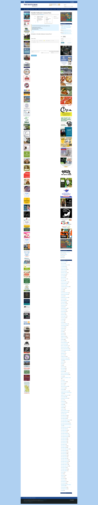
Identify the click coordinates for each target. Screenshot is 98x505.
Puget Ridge (62, 371)
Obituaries (51, 9)
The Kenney (63, 401)
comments (28, 501)
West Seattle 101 (63, 413)
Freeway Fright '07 (63, 316)
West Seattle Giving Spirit (64, 433)
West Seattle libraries (64, 442)
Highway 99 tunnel (63, 337)
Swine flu (62, 399)
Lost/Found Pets (46, 9)
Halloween (62, 330)
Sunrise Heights (63, 396)
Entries (24, 501)
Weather (62, 9)
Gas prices (62, 320)
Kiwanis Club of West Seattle (65, 348)
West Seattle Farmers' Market (65, 427)
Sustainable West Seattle (64, 398)
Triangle (62, 404)
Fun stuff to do (63, 317)
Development (63, 302)
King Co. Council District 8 (64, 345)
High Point (62, 334)
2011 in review (63, 263)
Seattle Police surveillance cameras (66, 377)
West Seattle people (63, 452)
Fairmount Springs (63, 311)
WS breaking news (63, 481)
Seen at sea (62, 383)
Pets (61, 365)
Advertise (27, 9)
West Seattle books (63, 418)
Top (31, 501)
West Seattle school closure (65, 461)
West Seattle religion (64, 458)
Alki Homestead (63, 271)
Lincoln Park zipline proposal (65, 350)
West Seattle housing (64, 439)
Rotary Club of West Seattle (65, 374)
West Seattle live (63, 444)
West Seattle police (63, 453)
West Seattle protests (64, 456)
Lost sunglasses (62, 256)
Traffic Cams (58, 9)
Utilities (62, 407)
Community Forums (67, 9)
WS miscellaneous (63, 487)
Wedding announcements (64, 412)
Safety (62, 376)
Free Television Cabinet (63, 254)
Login (61, 36)
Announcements (63, 274)
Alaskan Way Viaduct (64, 269)
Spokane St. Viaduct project (65, 395)
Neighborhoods (63, 356)
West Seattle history (64, 438)
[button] (56, 18)
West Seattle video (63, 467)
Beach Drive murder (64, 278)
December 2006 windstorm (64, 292)
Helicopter (62, 333)
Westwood (62, 472)
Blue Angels (62, 280)
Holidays (62, 339)
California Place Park (64, 283)
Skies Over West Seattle (64, 386)
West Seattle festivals (64, 430)
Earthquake (62, 306)
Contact (36, 9)
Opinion (62, 363)
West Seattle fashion (64, 428)
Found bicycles (63, 314)
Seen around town (63, 381)
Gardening (62, 319)
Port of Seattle (63, 368)
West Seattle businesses (64, 421)
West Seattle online (63, 447)
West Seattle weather (64, 469)
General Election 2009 (64, 325)
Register (64, 36)
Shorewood (62, 384)
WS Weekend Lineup (64, 488)
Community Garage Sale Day (65, 286)
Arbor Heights (63, 275)
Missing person (63, 353)
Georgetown (63, 328)
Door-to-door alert (63, 303)
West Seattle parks (63, 450)
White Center (63, 475)
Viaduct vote (63, 409)
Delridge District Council (64, 297)
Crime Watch (40, 9)
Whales (62, 473)
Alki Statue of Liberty (64, 272)
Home (24, 9)
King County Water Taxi (64, 347)
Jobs (43, 9)
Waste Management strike (64, 410)
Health (62, 331)
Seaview (62, 380)
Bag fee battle (63, 277)
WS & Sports (63, 478)
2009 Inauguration (63, 261)
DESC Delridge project (64, 300)
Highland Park (63, 336)
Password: (62, 40)
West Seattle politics (64, 455)
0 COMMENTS (41, 14)
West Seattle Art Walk (64, 415)
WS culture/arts (63, 483)
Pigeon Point (63, 366)
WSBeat (62, 490)
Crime (62, 291)
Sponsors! (54, 9)
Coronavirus (63, 288)
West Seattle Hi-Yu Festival (64, 436)
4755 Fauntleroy (63, 266)
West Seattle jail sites (64, 441)
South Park (62, 389)
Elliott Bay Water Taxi (64, 308)
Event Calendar (32, 9)
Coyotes (62, 289)
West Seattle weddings (64, 470)
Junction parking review (64, 342)
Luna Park (62, 351)
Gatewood (62, 322)
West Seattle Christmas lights (65, 423)
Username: (62, 38)
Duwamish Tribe (63, 305)
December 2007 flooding (64, 294)
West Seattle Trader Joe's (64, 464)
